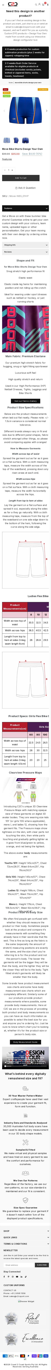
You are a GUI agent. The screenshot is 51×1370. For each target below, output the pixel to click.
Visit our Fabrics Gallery (25, 401)
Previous (4, 111)
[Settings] (47, 4)
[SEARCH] (36, 4)
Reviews (8, 252)
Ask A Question (27, 187)
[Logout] (39, 4)
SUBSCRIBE (42, 1265)
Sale (5, 90)
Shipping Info (10, 245)
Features (7, 159)
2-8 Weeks (43, 90)
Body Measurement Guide (25, 1042)
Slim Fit (6, 93)
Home (11, 82)
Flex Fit (6, 96)
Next (47, 111)
